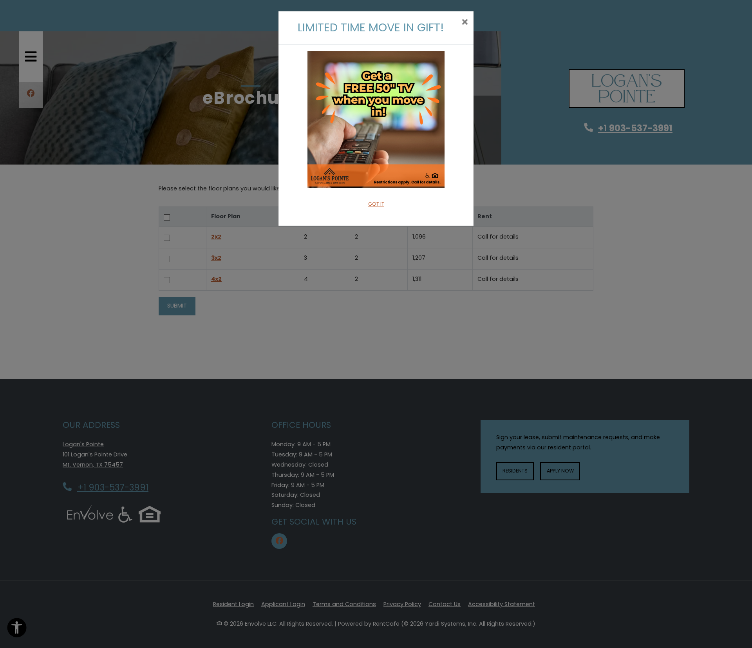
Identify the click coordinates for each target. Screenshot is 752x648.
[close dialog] (464, 23)
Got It (376, 204)
